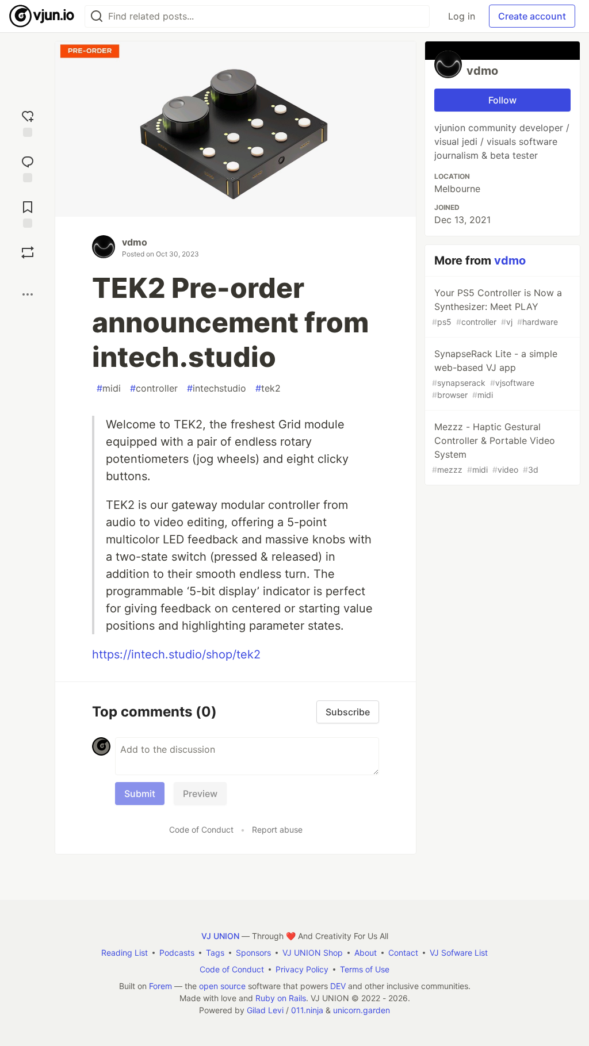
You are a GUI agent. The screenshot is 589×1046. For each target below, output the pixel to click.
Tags (215, 952)
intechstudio (216, 388)
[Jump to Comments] (27, 168)
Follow (502, 100)
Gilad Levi (265, 1010)
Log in (461, 16)
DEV (338, 986)
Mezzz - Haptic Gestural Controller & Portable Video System (493, 447)
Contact (403, 952)
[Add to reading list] (27, 213)
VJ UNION (220, 936)
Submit (139, 793)
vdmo (134, 242)
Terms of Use (364, 969)
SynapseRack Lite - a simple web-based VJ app (494, 374)
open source (222, 986)
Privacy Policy (302, 969)
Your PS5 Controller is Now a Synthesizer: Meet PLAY (497, 307)
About (365, 952)
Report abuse (277, 829)
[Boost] (27, 252)
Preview (200, 793)
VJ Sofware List (459, 952)
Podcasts (176, 952)
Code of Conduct (201, 829)
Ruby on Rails (280, 998)
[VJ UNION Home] (42, 16)
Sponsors (253, 952)
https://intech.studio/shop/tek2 (176, 654)
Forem (160, 986)
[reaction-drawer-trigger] (28, 122)
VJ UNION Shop (312, 952)
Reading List (124, 952)
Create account (532, 16)
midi (109, 388)
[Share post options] (27, 294)
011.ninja (307, 1010)
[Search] (96, 16)
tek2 (268, 388)
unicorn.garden (361, 1010)
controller (154, 388)
